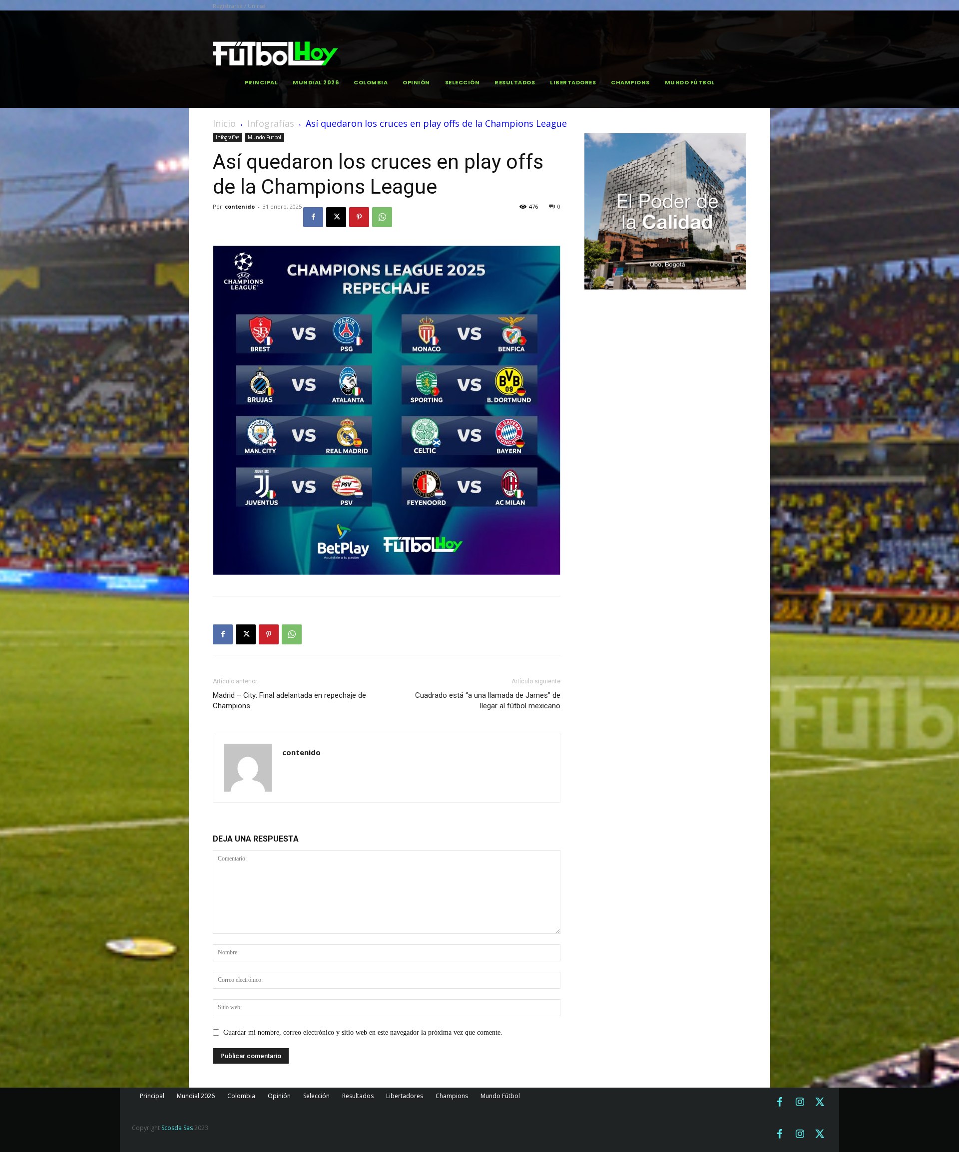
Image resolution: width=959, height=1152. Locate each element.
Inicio (224, 123)
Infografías (270, 123)
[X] (336, 217)
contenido (240, 206)
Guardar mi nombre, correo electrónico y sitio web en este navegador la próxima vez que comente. (362, 1032)
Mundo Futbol (264, 137)
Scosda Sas (177, 1128)
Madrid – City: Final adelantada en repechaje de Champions (289, 700)
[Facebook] (313, 217)
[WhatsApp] (382, 217)
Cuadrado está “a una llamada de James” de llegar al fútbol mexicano (487, 700)
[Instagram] (799, 1102)
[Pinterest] (359, 217)
